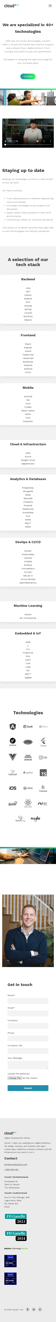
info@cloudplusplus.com (15, 1164)
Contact (28, 76)
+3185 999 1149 (11, 1169)
